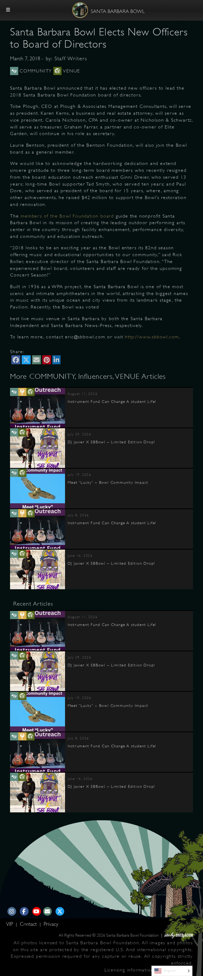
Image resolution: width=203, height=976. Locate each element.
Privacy (51, 924)
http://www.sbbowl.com (152, 336)
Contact (29, 924)
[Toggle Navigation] (8, 10)
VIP (10, 924)
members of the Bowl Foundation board (67, 216)
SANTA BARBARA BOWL (118, 11)
